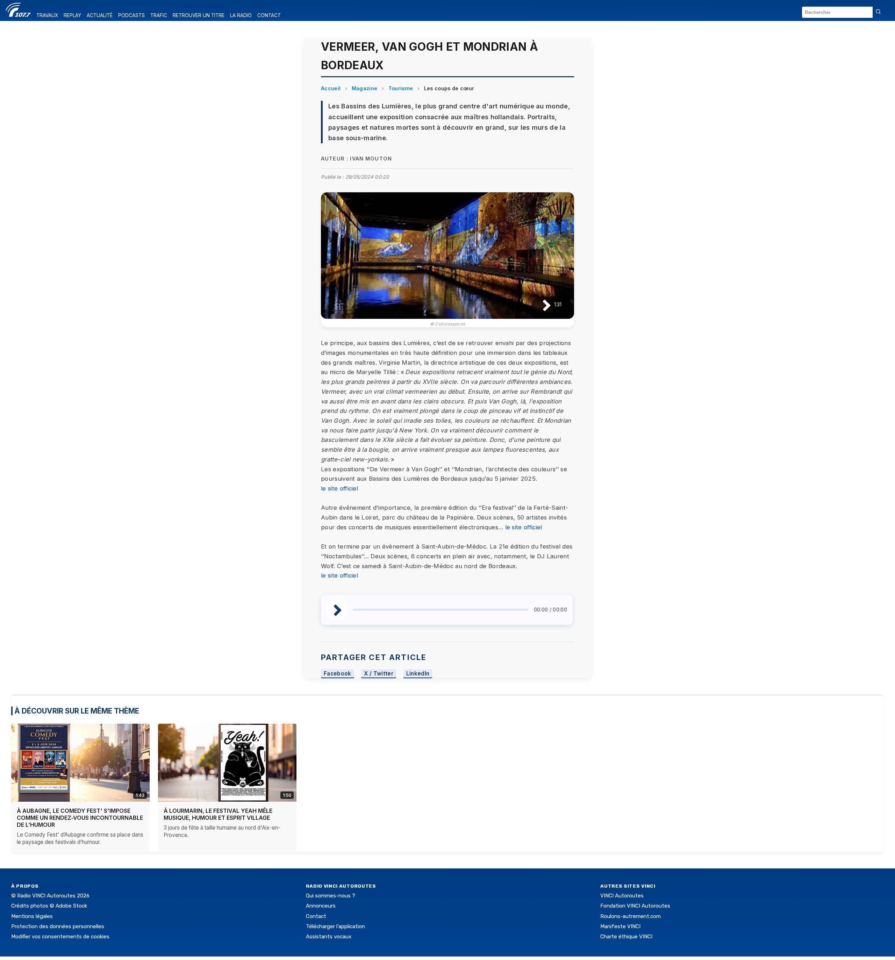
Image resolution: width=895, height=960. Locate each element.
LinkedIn (418, 673)
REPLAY (72, 15)
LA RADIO (241, 15)
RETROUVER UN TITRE (198, 15)
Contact (316, 916)
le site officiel (339, 488)
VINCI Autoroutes (622, 896)
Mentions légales (32, 916)
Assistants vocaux (328, 936)
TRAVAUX (47, 15)
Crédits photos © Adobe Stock (49, 906)
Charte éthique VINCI (626, 936)
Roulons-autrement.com (630, 916)
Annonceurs (321, 906)
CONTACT (269, 15)
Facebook (337, 673)
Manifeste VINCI (620, 926)
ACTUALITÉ (100, 15)
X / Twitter (378, 673)
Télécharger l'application (335, 926)
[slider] (440, 610)
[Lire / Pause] (541, 305)
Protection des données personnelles (57, 926)
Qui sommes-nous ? (330, 896)
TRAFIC (158, 15)
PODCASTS (131, 15)
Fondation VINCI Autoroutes (635, 906)
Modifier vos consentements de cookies (60, 936)
